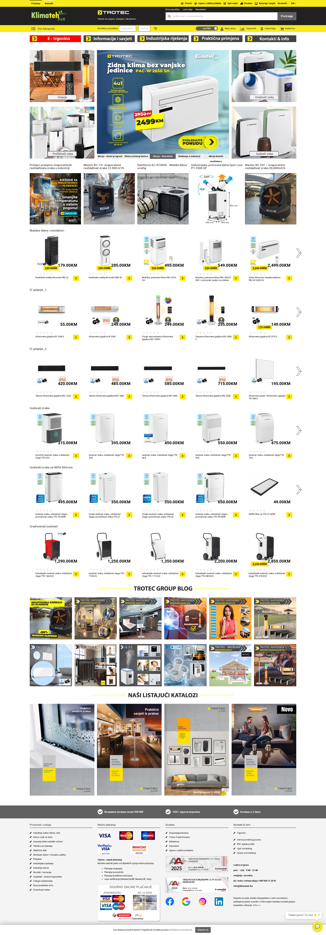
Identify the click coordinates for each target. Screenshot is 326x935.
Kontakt (49, 3)
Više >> (257, 905)
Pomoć (188, 3)
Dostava (248, 3)
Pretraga (287, 16)
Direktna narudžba (108, 28)
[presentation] (27, 251)
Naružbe (155, 28)
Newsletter (200, 9)
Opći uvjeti (232, 3)
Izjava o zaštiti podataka (209, 3)
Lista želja (187, 9)
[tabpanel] (163, 102)
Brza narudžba (173, 9)
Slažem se (203, 930)
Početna (35, 3)
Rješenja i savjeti (266, 3)
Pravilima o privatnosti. (182, 930)
